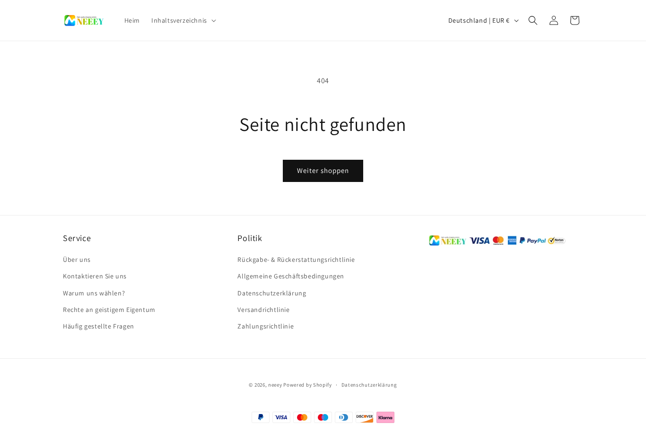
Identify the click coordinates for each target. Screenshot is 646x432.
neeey (275, 384)
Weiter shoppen (323, 170)
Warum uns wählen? (94, 293)
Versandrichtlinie (263, 309)
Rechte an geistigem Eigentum (109, 309)
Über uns (77, 259)
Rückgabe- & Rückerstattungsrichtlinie (296, 259)
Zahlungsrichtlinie (265, 326)
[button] (183, 20)
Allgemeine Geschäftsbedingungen (290, 276)
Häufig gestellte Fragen (98, 326)
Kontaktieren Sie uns (95, 276)
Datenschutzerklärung (271, 293)
